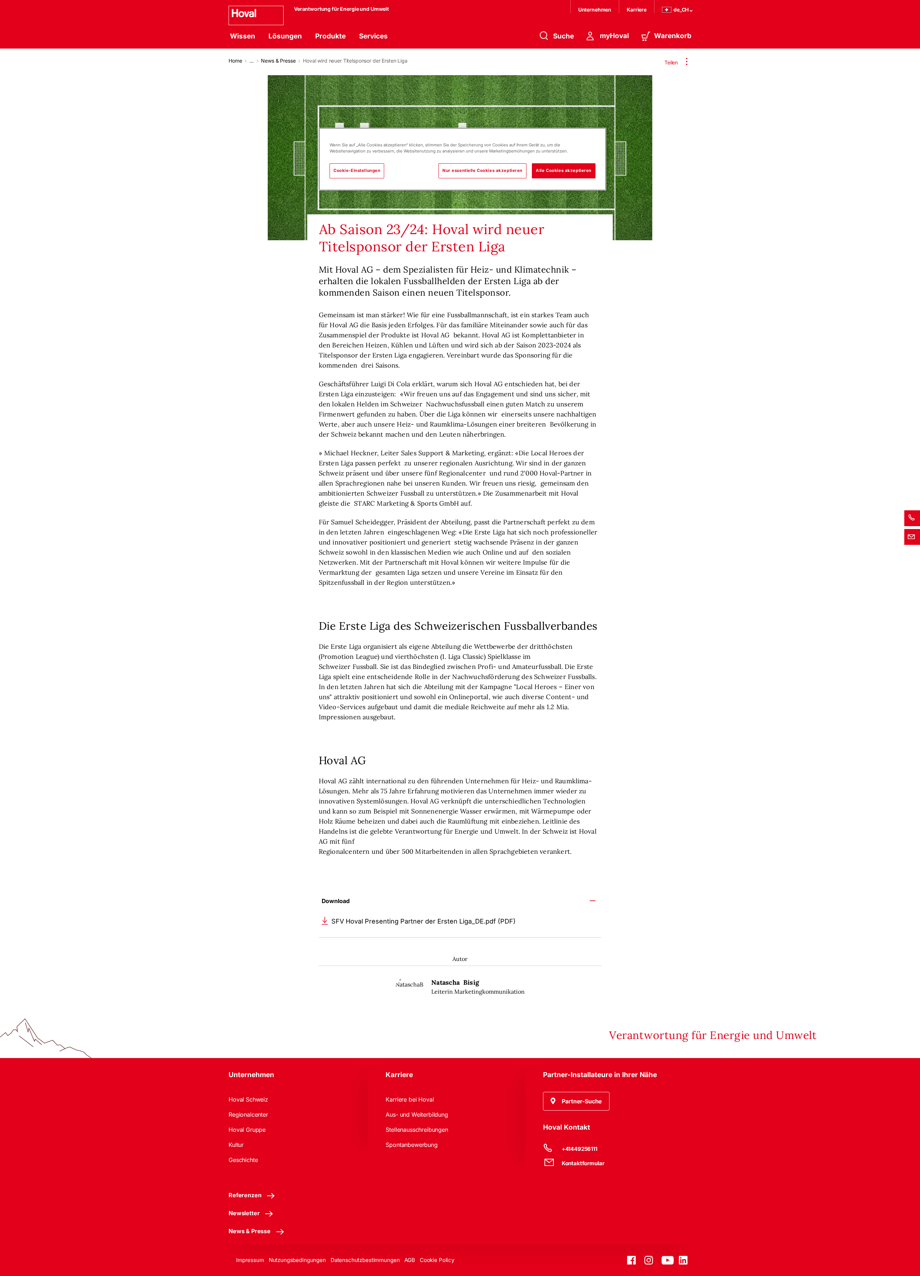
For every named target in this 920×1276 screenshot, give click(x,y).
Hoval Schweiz (248, 1099)
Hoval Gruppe (247, 1129)
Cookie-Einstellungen (357, 170)
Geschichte (243, 1159)
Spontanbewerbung (411, 1144)
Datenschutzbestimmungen (365, 1260)
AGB (409, 1260)
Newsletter (244, 1213)
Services (373, 36)
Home (235, 61)
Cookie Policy (437, 1260)
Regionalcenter (248, 1114)
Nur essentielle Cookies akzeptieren (482, 170)
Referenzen (245, 1195)
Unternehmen (594, 9)
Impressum (250, 1260)
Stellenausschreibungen (417, 1129)
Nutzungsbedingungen (297, 1260)
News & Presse (278, 61)
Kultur (236, 1144)
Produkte (330, 36)
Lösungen (285, 36)
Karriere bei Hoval (410, 1099)
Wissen (242, 36)
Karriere (637, 9)
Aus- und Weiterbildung (417, 1114)
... (251, 61)
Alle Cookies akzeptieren (564, 170)
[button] (576, 1101)
